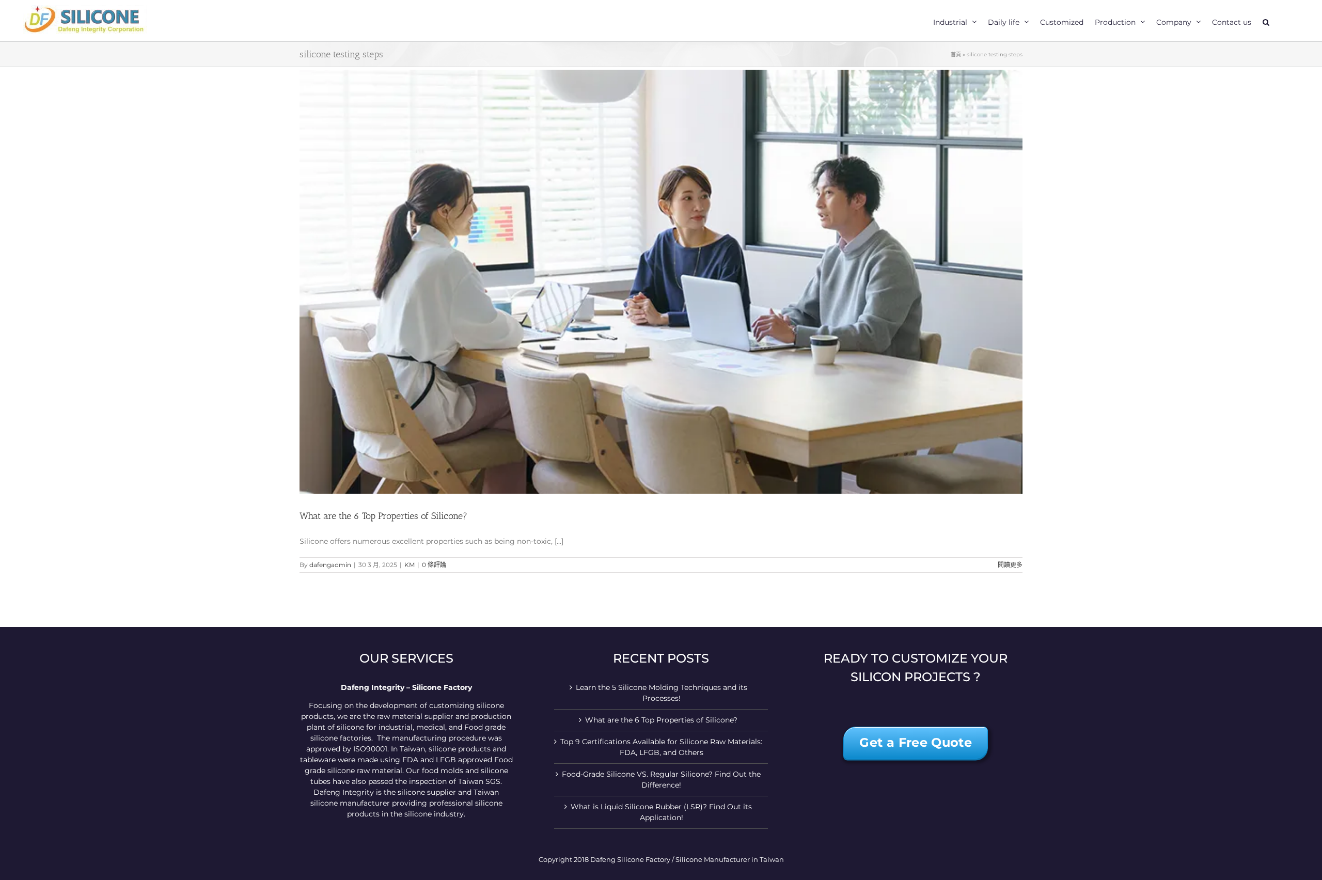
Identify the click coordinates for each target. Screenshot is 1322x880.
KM (409, 565)
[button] (1266, 20)
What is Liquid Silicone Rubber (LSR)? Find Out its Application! (661, 812)
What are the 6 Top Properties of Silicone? (383, 516)
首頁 (956, 54)
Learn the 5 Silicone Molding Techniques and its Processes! (661, 693)
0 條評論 (434, 565)
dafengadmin (330, 565)
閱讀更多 (1010, 565)
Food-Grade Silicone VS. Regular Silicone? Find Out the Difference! (661, 779)
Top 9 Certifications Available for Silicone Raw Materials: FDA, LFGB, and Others (661, 747)
